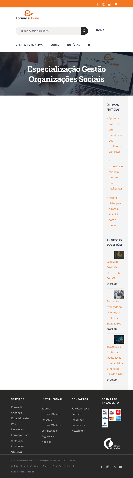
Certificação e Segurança (49, 433)
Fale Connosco (80, 408)
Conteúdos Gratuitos (17, 448)
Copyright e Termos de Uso (51, 460)
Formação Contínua (17, 409)
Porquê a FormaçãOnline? (51, 422)
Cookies (34, 466)
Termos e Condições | (54, 466)
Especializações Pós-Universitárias (20, 424)
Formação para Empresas (20, 437)
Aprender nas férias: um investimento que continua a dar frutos (116, 135)
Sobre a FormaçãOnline (51, 411)
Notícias (46, 441)
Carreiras (77, 414)
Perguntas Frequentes (78, 422)
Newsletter (78, 430)
